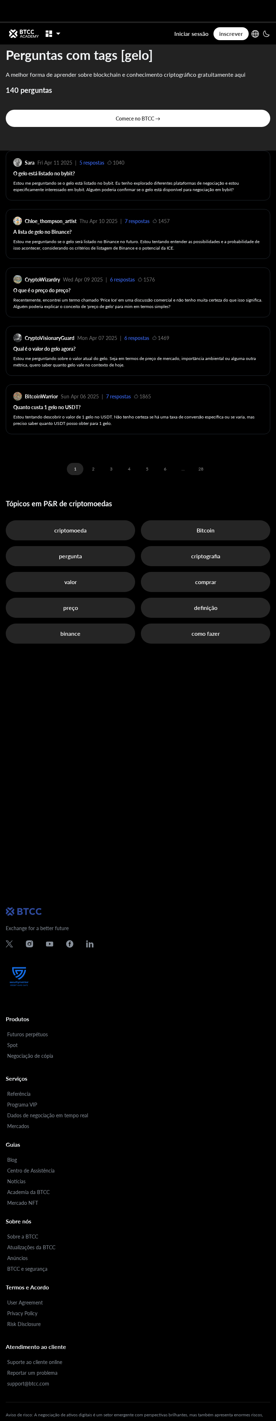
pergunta (70, 556)
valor (70, 581)
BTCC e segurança (27, 1269)
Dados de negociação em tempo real (47, 1115)
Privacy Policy (22, 1313)
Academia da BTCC (28, 1192)
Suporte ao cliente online (34, 1362)
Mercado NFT (22, 1203)
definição (205, 607)
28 (200, 469)
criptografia (205, 556)
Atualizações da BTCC (31, 1247)
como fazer (206, 633)
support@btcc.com (28, 1383)
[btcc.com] (24, 33)
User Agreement (25, 1302)
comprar (205, 581)
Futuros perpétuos (27, 1034)
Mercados (18, 1126)
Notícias (16, 1181)
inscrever (231, 33)
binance (70, 633)
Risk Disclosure (24, 1324)
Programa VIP (22, 1105)
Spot (12, 1045)
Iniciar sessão (191, 33)
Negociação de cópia (30, 1056)
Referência (19, 1094)
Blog (12, 1160)
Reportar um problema (32, 1373)
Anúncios (17, 1258)
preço (70, 607)
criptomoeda (70, 530)
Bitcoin (206, 530)
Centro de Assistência (31, 1170)
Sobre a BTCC (22, 1236)
